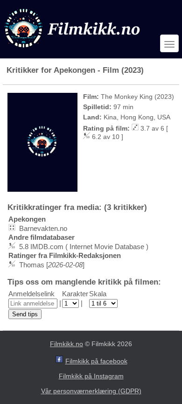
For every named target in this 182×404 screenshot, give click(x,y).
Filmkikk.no (66, 344)
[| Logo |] (73, 50)
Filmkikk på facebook (96, 361)
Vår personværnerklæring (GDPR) (91, 391)
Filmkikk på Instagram (91, 376)
